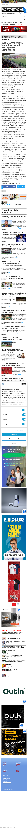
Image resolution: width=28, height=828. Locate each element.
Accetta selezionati (14, 438)
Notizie (5, 20)
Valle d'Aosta (18, 762)
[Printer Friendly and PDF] (3, 190)
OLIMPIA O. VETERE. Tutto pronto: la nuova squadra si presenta (15, 637)
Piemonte (18, 761)
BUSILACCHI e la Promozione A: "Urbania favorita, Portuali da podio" (15, 647)
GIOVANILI (12, 24)
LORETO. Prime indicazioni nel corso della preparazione (15, 633)
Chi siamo (5, 776)
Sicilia (17, 765)
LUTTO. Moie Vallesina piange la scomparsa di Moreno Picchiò (13, 656)
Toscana (17, 766)
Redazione (5, 775)
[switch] (24, 414)
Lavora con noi (6, 778)
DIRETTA (20, 24)
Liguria (4, 769)
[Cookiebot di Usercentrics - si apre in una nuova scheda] (20, 384)
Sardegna (18, 764)
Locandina (5, 779)
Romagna (5, 765)
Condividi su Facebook (9, 186)
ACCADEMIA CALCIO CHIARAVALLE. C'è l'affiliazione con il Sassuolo (15, 661)
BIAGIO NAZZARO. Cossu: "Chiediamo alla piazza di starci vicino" (15, 642)
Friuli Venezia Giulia (7, 766)
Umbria (17, 770)
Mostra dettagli (19, 430)
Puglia (17, 763)
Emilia (4, 764)
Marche (4, 771)
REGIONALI (22, 22)
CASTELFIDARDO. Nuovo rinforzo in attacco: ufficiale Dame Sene (15, 651)
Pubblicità (5, 781)
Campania (5, 763)
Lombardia (5, 770)
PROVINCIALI (5, 24)
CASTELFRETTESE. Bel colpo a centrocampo (13, 670)
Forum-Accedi (6, 4)
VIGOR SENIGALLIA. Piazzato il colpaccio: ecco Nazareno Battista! (15, 674)
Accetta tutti (14, 434)
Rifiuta (14, 443)
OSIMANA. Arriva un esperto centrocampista (13, 665)
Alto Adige (18, 769)
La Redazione (11, 204)
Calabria (4, 762)
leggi (19, 228)
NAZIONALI (15, 22)
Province (6, 16)
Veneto (17, 771)
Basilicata (5, 761)
